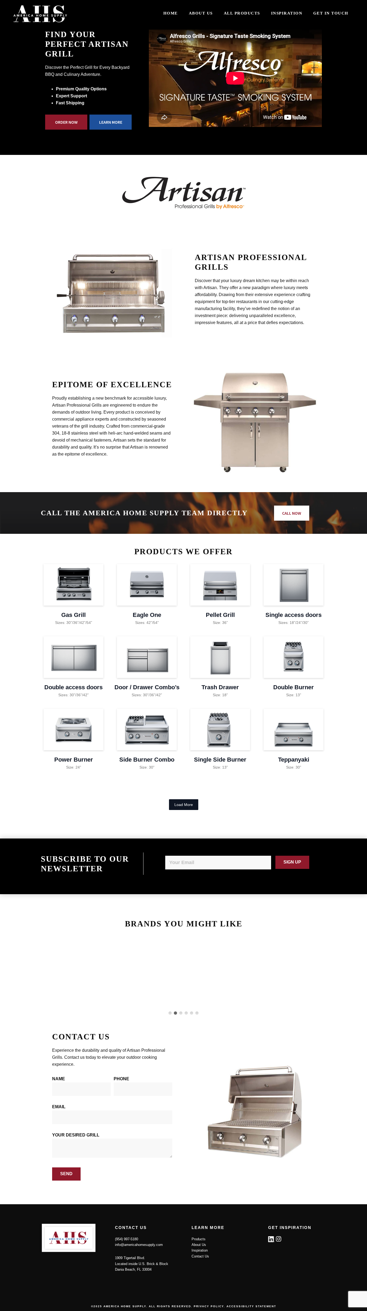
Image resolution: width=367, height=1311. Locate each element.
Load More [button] (183, 804)
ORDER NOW (66, 122)
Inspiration (200, 1250)
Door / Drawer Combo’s (146, 687)
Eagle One (147, 615)
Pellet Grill (220, 615)
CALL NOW (291, 513)
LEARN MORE (110, 122)
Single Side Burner (220, 759)
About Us (199, 1245)
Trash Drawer (220, 687)
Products (199, 1239)
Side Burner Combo (146, 759)
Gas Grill (73, 615)
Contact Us (200, 1256)
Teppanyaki (293, 759)
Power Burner (73, 759)
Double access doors (73, 687)
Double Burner (293, 687)
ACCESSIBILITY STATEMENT (251, 1306)
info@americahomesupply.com (139, 1245)
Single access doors (293, 615)
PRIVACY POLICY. (209, 1306)
